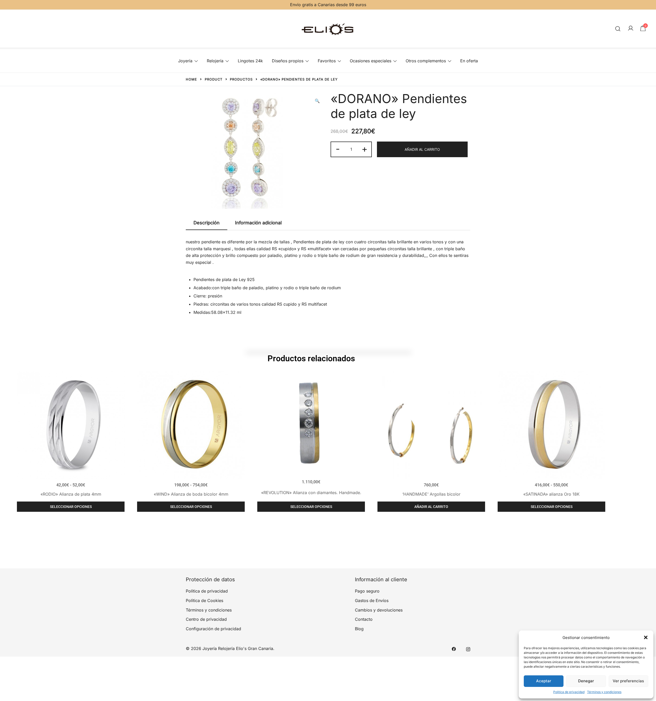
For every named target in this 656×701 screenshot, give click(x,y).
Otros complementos (426, 60)
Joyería (185, 60)
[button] (645, 637)
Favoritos (327, 60)
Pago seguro (367, 591)
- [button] (338, 148)
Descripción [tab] (206, 222)
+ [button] (364, 148)
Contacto (364, 619)
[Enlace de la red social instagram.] (468, 648)
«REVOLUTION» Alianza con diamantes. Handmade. (311, 492)
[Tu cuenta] (631, 28)
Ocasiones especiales (370, 60)
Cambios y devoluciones (379, 610)
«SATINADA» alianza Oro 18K (551, 494)
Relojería (215, 60)
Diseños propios (287, 60)
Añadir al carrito (422, 149)
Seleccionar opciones (71, 507)
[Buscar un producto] (618, 28)
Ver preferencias (628, 680)
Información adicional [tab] (258, 222)
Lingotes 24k (250, 60)
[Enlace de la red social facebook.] (454, 648)
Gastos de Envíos (371, 600)
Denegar (586, 680)
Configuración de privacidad (213, 628)
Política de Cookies (204, 600)
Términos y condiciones (604, 692)
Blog (359, 628)
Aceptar (543, 680)
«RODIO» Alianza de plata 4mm (70, 494)
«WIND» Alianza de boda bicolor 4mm (191, 494)
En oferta (469, 60)
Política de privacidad (569, 692)
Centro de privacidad (206, 619)
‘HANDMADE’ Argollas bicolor (431, 494)
